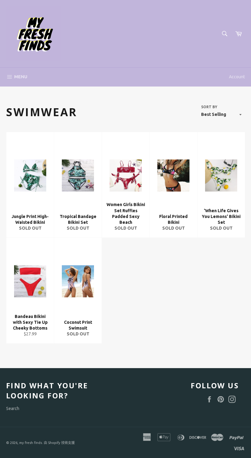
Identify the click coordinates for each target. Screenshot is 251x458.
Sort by (209, 107)
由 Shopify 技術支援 (59, 443)
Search (12, 408)
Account (237, 76)
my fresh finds (30, 443)
